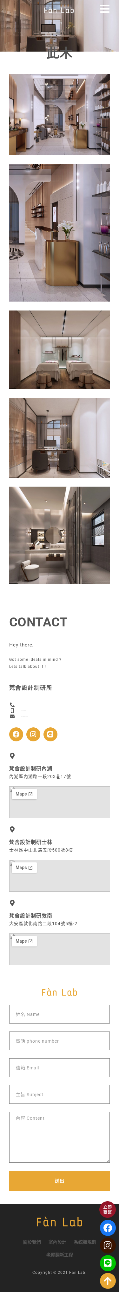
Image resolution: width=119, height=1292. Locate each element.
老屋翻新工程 (59, 1254)
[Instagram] (33, 734)
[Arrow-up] (108, 1281)
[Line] (50, 734)
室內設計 (57, 1242)
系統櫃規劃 (85, 1242)
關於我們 (32, 1242)
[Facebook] (16, 734)
